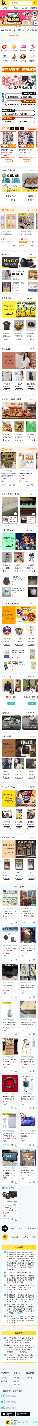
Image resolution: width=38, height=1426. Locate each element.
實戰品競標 (30, 298)
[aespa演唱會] (10, 112)
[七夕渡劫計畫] (19, 18)
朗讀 (35, 13)
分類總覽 (5, 8)
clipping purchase (14, 246)
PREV (1, 188)
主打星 (24, 8)
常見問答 (17, 1378)
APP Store (8, 1414)
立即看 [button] (9, 313)
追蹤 (11, 703)
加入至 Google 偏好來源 (35, 18)
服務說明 (4, 1381)
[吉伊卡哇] (27, 103)
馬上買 (32, 399)
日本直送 (15, 8)
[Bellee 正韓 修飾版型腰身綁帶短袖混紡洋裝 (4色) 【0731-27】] (28, 685)
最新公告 (17, 1384)
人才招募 (29, 1378)
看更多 (32, 170)
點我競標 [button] (6, 339)
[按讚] (15, 513)
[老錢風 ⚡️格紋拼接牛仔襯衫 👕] (8, 685)
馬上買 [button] (7, 440)
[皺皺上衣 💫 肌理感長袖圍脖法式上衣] (18, 689)
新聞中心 (4, 1378)
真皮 (20, 1228)
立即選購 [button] (6, 828)
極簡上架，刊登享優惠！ (18, 34)
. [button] (8, 414)
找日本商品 (30, 530)
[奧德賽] (27, 120)
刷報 (4, 1228)
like (10, 246)
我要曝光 (32, 128)
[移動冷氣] (10, 95)
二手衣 (25, 1237)
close (3, 1422)
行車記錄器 (14, 1237)
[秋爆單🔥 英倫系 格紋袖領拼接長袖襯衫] (18, 682)
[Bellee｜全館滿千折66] (32, 692)
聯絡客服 (17, 1381)
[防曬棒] (27, 112)
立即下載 (31, 1422)
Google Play (23, 1414)
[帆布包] (10, 120)
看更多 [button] (9, 363)
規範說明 (29, 1301)
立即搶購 (8, 161)
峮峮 (12, 1228)
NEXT (36, 188)
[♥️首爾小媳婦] (11, 692)
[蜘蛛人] (10, 103)
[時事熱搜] (10, 78)
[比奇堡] (27, 95)
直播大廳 (31, 713)
